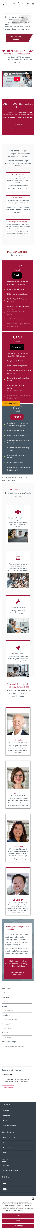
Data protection (7, 1148)
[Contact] (14, 3)
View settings (18, 1226)
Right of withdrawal (9, 1138)
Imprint (5, 1143)
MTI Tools (6, 1110)
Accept (18, 1215)
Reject (18, 1220)
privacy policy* (23, 1081)
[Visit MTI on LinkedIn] (18, 1183)
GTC (4, 1153)
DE (23, 3)
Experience (6, 1115)
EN (28, 3)
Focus (5, 1120)
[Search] (19, 3)
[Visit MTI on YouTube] (18, 1190)
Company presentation (10, 1125)
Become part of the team (10, 1170)
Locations (6, 1165)
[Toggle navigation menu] (33, 3)
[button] (33, 1198)
